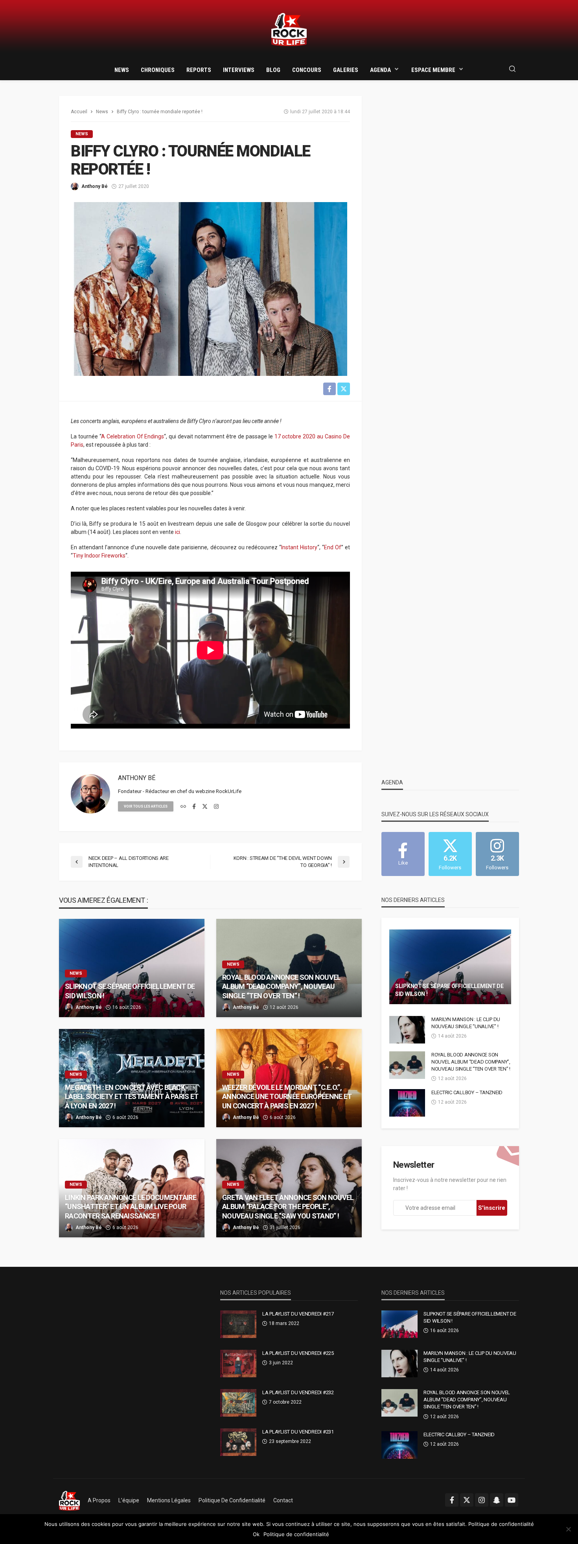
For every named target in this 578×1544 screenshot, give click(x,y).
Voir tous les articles (146, 806)
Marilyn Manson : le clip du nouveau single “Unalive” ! (465, 1022)
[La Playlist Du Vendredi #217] (238, 1324)
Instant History (299, 547)
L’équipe (128, 1500)
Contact (283, 1500)
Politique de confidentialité (232, 1500)
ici (177, 532)
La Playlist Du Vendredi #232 (298, 1392)
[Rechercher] (512, 69)
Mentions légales (169, 1500)
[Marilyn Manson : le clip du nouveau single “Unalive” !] (407, 1029)
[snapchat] (496, 1500)
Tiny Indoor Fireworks (99, 555)
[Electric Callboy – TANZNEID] (407, 1103)
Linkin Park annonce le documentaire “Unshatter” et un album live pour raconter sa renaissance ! (130, 1206)
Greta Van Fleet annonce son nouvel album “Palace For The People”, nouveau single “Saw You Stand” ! (288, 1206)
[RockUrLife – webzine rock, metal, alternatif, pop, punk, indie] (69, 1500)
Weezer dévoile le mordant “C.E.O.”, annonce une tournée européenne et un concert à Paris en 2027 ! (287, 1096)
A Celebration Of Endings (132, 436)
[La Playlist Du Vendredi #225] (238, 1363)
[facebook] (194, 806)
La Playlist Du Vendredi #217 (298, 1314)
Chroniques (158, 70)
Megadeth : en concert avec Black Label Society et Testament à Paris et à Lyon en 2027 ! (131, 1096)
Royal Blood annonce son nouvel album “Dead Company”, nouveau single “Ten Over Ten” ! (281, 986)
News (121, 70)
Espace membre (433, 70)
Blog (273, 70)
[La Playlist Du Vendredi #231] (238, 1442)
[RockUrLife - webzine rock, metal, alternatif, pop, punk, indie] (289, 29)
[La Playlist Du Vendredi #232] (238, 1403)
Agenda (380, 70)
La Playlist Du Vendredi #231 (298, 1432)
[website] (183, 806)
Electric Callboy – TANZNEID (467, 1092)
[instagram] (216, 806)
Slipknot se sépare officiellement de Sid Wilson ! (130, 990)
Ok (256, 1534)
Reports (198, 70)
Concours (306, 70)
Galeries (345, 70)
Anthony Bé (94, 186)
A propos (99, 1500)
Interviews (238, 70)
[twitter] (205, 806)
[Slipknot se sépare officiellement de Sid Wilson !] (131, 968)
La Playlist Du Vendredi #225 (298, 1353)
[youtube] (511, 1500)
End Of (332, 547)
